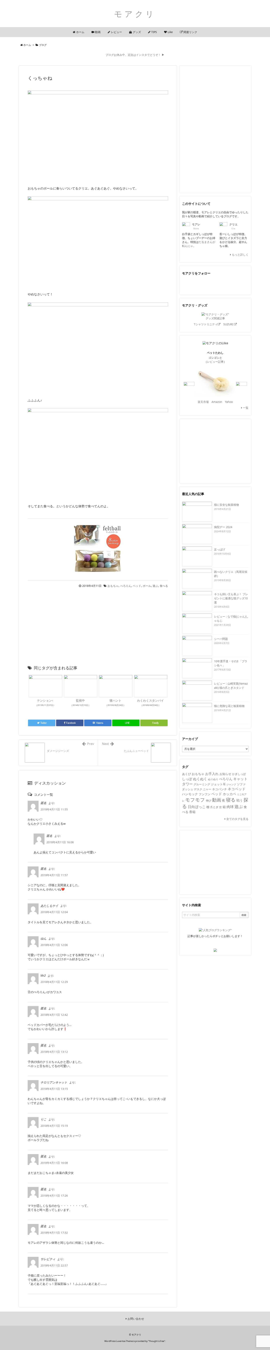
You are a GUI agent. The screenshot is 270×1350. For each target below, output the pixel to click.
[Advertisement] (98, 627)
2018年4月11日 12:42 (54, 1015)
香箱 (192, 812)
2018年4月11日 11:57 (54, 875)
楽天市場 (203, 402)
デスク (198, 789)
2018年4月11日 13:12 (54, 1052)
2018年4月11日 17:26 (54, 1195)
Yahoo (229, 402)
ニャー (207, 789)
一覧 (245, 408)
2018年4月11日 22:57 (54, 1265)
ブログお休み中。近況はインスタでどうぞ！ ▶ (135, 55)
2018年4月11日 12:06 (54, 945)
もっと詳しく (239, 254)
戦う (239, 800)
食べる (164, 586)
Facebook (199, 284)
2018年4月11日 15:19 (54, 1126)
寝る (231, 799)
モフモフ (195, 799)
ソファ (241, 784)
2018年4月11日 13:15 (54, 1089)
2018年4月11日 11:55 (54, 809)
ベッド (137, 586)
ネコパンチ (219, 789)
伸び (208, 800)
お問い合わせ (135, 1319)
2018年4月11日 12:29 (54, 982)
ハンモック (190, 794)
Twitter (188, 284)
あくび (186, 774)
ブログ (43, 45)
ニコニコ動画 (232, 284)
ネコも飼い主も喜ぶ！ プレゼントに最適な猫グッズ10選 (231, 598)
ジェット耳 (218, 784)
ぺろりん (125, 586)
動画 (216, 800)
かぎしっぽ (239, 774)
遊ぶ (155, 586)
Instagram (243, 284)
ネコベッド (236, 788)
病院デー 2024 (223, 527)
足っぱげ (219, 549)
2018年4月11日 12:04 (54, 912)
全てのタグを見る (237, 819)
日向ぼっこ (197, 806)
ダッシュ (187, 789)
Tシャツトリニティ (206, 324)
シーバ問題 (221, 639)
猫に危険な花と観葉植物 (229, 706)
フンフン (205, 794)
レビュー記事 (215, 361)
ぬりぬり (213, 779)
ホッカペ (229, 794)
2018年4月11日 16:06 (60, 842)
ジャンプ (231, 784)
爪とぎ (214, 807)
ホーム (27, 45)
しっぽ (187, 779)
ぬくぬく (200, 778)
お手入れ (212, 773)
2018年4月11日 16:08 (54, 1163)
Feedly (210, 284)
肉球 (230, 806)
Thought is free (156, 1341)
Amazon (216, 402)
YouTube (221, 284)
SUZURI (228, 324)
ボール (147, 586)
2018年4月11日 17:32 (54, 1232)
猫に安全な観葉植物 (226, 505)
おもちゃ (113, 586)
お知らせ (225, 774)
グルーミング (202, 784)
